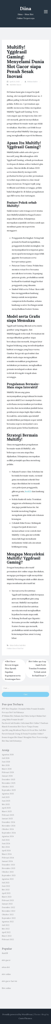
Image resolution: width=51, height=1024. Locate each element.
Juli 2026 (5, 758)
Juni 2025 (6, 801)
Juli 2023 (5, 883)
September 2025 (9, 790)
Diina (25, 8)
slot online (6, 974)
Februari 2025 (8, 815)
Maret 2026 (7, 769)
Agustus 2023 (7, 879)
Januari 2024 (7, 861)
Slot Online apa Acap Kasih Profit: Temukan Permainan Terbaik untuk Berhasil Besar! (37, 668)
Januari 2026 (7, 776)
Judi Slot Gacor (15, 85)
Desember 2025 (8, 779)
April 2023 (6, 893)
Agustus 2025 (8, 794)
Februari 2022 (8, 939)
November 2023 (8, 868)
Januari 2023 (7, 904)
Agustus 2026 (8, 755)
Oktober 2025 (8, 787)
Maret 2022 (7, 936)
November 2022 (8, 911)
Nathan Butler (32, 82)
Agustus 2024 (8, 836)
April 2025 (6, 808)
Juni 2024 (6, 843)
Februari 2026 (8, 772)
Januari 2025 (7, 819)
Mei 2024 (6, 847)
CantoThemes (25, 1018)
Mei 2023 (5, 890)
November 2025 (8, 783)
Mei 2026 (6, 765)
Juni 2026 (6, 762)
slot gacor (6, 960)
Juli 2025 (6, 797)
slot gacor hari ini (9, 981)
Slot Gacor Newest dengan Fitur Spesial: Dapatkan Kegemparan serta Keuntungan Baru (12, 670)
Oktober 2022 (8, 914)
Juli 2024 (5, 840)
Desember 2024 (8, 822)
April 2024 (6, 850)
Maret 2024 (7, 854)
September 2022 (9, 918)
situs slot (6, 967)
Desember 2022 (8, 907)
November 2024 (8, 826)
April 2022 (6, 932)
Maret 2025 (7, 811)
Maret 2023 (6, 897)
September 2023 (8, 875)
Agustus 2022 (8, 922)
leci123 (28, 491)
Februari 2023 (8, 900)
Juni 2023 (6, 886)
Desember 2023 (8, 865)
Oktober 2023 (7, 872)
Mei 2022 (6, 929)
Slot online (6, 988)
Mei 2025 (6, 804)
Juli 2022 (5, 925)
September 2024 (9, 833)
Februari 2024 (8, 858)
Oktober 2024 (8, 829)
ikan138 (5, 953)
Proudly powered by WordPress (17, 1014)
